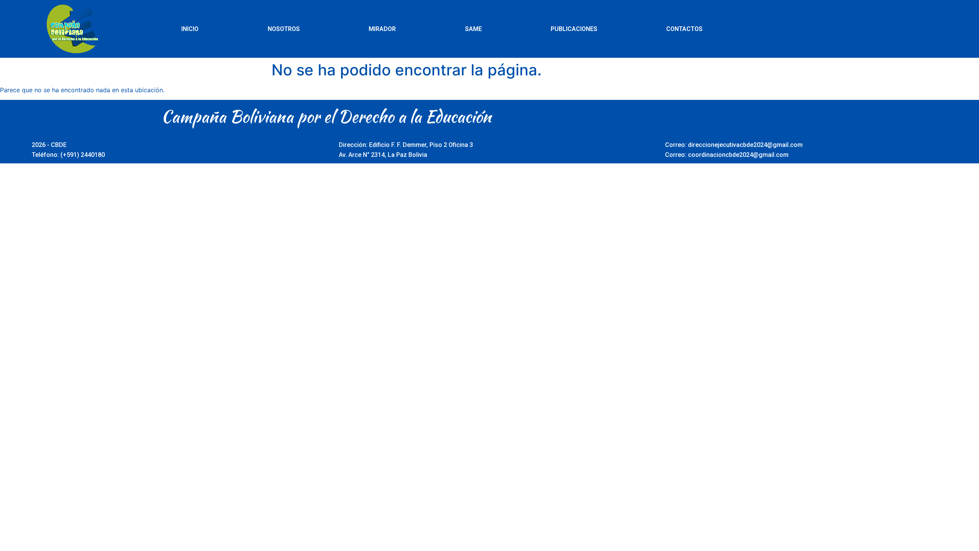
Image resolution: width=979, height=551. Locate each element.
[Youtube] (855, 28)
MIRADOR (382, 29)
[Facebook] (813, 28)
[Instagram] (876, 28)
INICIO (189, 29)
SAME (473, 29)
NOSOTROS (284, 29)
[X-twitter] (834, 28)
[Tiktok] (897, 28)
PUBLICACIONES (574, 29)
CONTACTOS (684, 29)
